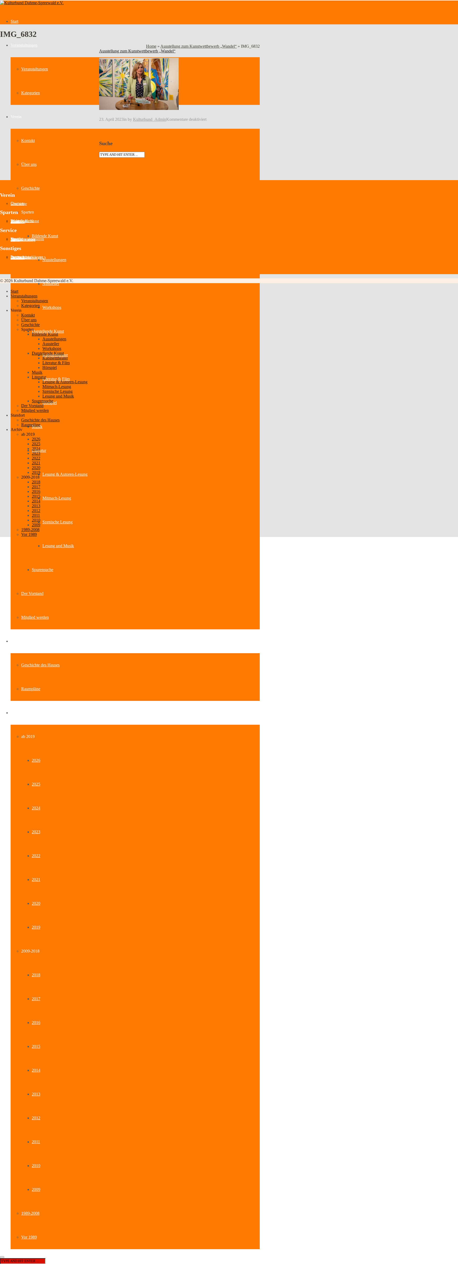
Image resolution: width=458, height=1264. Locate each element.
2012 (36, 1118)
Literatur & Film (56, 379)
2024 (36, 808)
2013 (36, 1094)
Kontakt (28, 140)
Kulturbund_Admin (149, 119)
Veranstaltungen (24, 45)
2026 (36, 760)
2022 (36, 855)
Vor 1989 (29, 1237)
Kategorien (30, 93)
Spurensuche (42, 569)
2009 (36, 1189)
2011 (36, 1142)
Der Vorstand (32, 593)
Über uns (29, 164)
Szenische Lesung (57, 522)
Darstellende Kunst (48, 331)
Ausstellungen (54, 259)
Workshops (51, 307)
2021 (36, 879)
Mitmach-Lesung (56, 498)
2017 (36, 998)
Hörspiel (49, 367)
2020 (36, 903)
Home (151, 46)
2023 (36, 832)
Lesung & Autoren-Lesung (64, 474)
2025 (36, 784)
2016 (36, 1022)
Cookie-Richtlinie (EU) (28, 258)
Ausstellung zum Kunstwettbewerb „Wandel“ (198, 46)
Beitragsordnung (23, 240)
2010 (36, 1165)
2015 (36, 1046)
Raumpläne (30, 689)
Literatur (39, 377)
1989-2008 (30, 1213)
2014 (36, 1070)
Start (14, 21)
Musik (37, 372)
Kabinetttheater (55, 358)
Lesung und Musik (58, 546)
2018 (36, 975)
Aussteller (50, 283)
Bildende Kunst (45, 236)
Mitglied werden (35, 617)
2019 (36, 927)
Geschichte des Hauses (40, 665)
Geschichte (30, 188)
